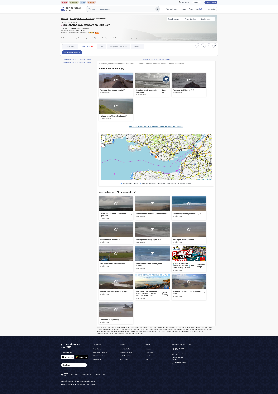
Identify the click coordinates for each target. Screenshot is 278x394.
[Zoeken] (157, 9)
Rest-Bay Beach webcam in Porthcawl (146, 91)
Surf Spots (64, 18)
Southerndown (100, 18)
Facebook (149, 349)
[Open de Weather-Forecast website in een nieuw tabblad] (91, 2)
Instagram (149, 352)
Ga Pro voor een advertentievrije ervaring (77, 59)
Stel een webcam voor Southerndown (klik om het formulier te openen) (156, 127)
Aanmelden (212, 9)
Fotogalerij (97, 359)
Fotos (191, 9)
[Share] (209, 45)
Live (101, 46)
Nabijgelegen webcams (72, 52)
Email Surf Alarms (125, 349)
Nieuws (183, 9)
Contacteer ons (100, 374)
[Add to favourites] (197, 45)
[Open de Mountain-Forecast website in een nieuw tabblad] (74, 2)
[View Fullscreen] (103, 145)
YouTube (149, 359)
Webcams (86, 46)
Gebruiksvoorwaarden (67, 384)
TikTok (148, 356)
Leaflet (199, 179)
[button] (147, 147)
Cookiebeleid (91, 384)
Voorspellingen (171, 9)
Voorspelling (70, 46)
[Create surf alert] (203, 45)
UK (73, 18)
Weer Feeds (123, 359)
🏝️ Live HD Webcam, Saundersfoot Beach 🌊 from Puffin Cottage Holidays (183, 266)
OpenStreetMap (207, 179)
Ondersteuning (87, 374)
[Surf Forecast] (71, 9)
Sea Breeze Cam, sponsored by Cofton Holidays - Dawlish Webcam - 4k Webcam (147, 294)
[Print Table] (214, 45)
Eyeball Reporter (125, 356)
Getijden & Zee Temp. (118, 46)
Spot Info (137, 46)
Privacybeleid (81, 384)
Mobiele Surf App (125, 352)
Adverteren (75, 374)
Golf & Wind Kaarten (100, 352)
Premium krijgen (211, 2)
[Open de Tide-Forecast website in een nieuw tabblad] (83, 2)
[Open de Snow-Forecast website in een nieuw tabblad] (64, 2)
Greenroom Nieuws (100, 356)
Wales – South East (85, 18)
